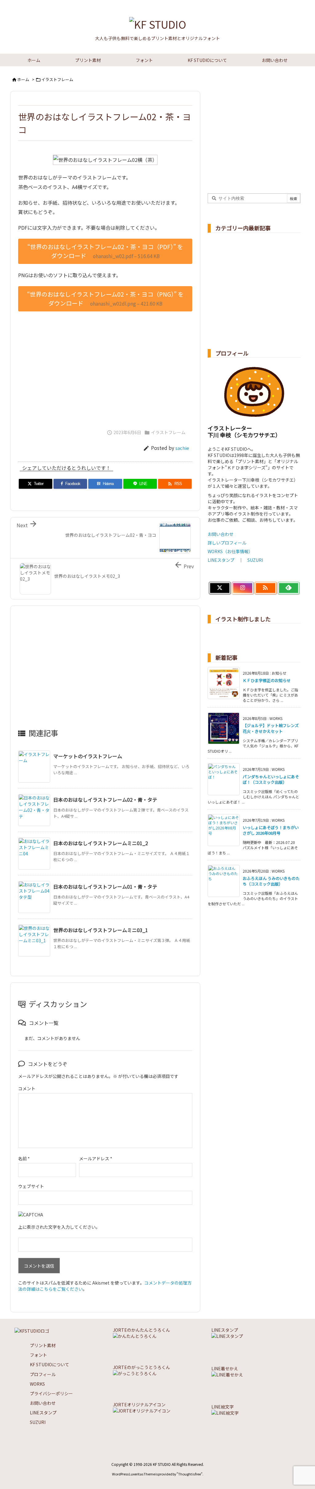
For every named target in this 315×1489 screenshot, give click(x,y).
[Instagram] (242, 588)
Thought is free (189, 1473)
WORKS (37, 1384)
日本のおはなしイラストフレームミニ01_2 (100, 843)
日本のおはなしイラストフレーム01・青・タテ (105, 886)
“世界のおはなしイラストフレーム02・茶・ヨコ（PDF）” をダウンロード (105, 251)
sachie (182, 448)
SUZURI (255, 560)
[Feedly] (288, 588)
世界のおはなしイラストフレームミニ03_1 (100, 930)
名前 (24, 1158)
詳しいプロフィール (227, 543)
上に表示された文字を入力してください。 (59, 1227)
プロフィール (43, 1374)
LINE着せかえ (224, 1368)
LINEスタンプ (221, 560)
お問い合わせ (220, 534)
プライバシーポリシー (51, 1393)
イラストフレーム (57, 79)
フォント (38, 1355)
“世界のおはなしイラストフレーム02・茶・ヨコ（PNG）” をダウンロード (105, 298)
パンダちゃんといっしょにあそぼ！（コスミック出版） (271, 779)
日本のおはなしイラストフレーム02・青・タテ (105, 799)
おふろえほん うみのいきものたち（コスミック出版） (271, 881)
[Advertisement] (105, 367)
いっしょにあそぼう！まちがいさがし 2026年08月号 (271, 830)
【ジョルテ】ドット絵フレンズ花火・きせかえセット (271, 728)
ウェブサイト (31, 1186)
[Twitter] (219, 588)
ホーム (23, 79)
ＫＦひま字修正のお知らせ (267, 680)
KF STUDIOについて (49, 1364)
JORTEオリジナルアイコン (139, 1404)
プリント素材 (43, 1345)
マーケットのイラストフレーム (87, 756)
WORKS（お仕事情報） (230, 551)
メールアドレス (95, 1158)
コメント (26, 1088)
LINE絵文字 (222, 1407)
